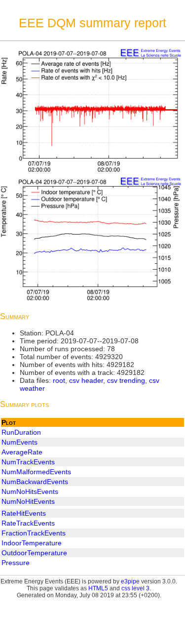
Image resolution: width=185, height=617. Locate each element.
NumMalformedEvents (36, 472)
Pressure (15, 563)
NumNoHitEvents (28, 501)
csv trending (126, 380)
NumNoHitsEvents (29, 491)
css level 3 (135, 588)
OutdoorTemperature (34, 553)
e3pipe (130, 581)
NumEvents (19, 442)
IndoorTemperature (31, 543)
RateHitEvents (23, 513)
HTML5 (98, 588)
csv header (86, 380)
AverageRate (21, 452)
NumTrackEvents (28, 462)
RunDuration (21, 432)
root (59, 380)
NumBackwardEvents (34, 482)
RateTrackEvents (28, 523)
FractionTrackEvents (33, 533)
